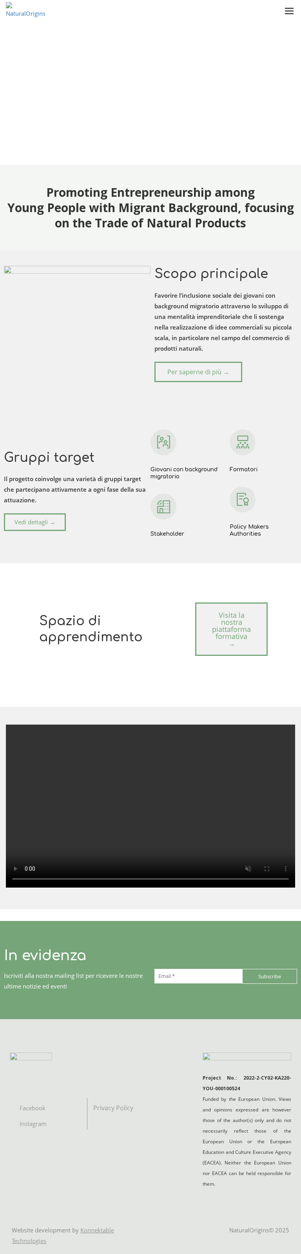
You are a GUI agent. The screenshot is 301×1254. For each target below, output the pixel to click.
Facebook (31, 1108)
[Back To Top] (285, 1240)
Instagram (32, 1124)
